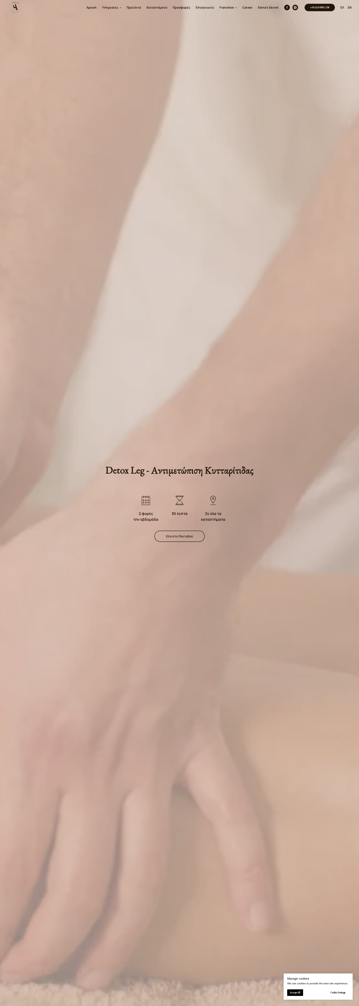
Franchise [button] (227, 7)
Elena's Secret (268, 7)
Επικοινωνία (205, 7)
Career (247, 7)
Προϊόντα (134, 7)
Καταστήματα (157, 7)
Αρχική (91, 7)
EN (350, 7)
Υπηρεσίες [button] (110, 7)
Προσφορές (181, 7)
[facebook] (287, 7)
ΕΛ (342, 7)
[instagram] (295, 7)
